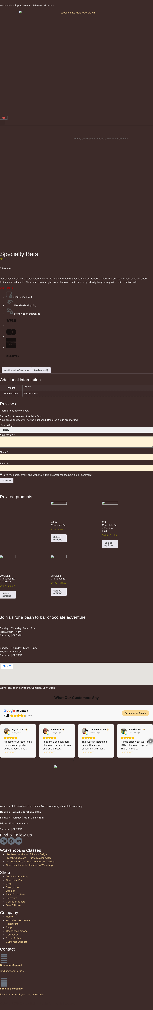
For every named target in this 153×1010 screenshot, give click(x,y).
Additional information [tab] (17, 370)
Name (4, 452)
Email (4, 463)
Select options (57, 538)
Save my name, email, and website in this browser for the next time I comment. (47, 475)
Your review (7, 435)
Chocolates (88, 138)
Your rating (7, 425)
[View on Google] (7, 731)
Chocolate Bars (103, 138)
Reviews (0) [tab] (41, 370)
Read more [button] (10, 751)
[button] (2, 122)
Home (77, 138)
